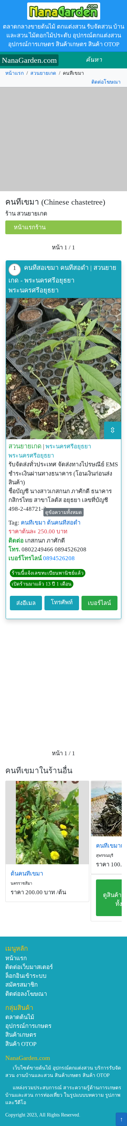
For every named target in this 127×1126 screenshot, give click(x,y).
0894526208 (59, 558)
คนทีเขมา (33, 522)
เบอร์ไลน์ (99, 603)
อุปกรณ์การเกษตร (28, 1026)
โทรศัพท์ (62, 602)
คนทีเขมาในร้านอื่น (38, 770)
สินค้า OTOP (20, 1044)
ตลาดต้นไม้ (19, 1017)
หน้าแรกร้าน (30, 227)
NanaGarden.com (29, 60)
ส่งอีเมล (26, 603)
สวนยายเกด (43, 73)
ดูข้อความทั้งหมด (63, 512)
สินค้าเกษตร (20, 1034)
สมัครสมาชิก (21, 984)
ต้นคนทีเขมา (27, 873)
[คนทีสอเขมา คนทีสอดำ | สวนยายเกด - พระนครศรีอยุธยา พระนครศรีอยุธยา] (63, 368)
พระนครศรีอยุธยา (68, 446)
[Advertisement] (63, 139)
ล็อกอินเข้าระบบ (26, 976)
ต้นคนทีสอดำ (63, 522)
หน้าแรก (14, 73)
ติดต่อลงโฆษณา (26, 994)
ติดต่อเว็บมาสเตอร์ (29, 967)
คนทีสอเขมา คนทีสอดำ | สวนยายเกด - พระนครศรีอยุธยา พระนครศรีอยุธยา (62, 278)
